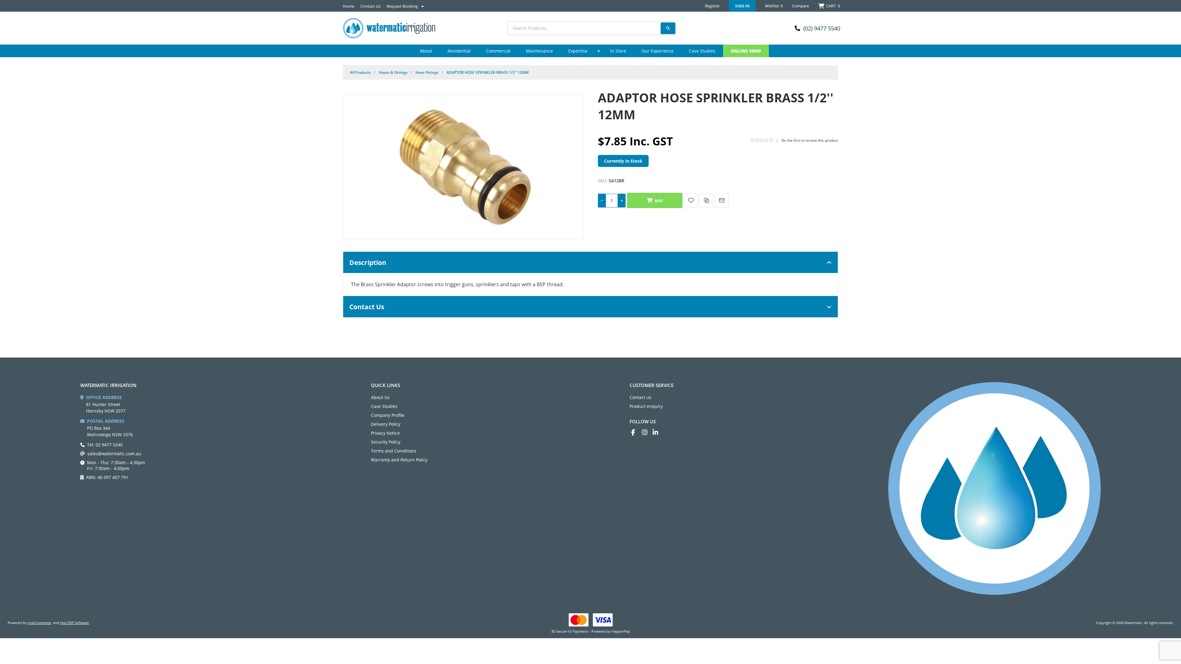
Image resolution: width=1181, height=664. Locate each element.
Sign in (742, 6)
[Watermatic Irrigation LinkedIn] (658, 432)
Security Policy (385, 442)
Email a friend (722, 201)
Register (712, 6)
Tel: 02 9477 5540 (105, 445)
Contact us (640, 397)
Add (658, 201)
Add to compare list (706, 201)
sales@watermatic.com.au (114, 453)
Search (668, 28)
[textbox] (591, 28)
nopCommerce (39, 622)
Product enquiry (646, 406)
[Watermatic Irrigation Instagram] (647, 432)
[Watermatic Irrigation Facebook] (636, 432)
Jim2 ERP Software (74, 622)
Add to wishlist (691, 201)
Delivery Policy (385, 424)
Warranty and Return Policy (399, 460)
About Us (380, 397)
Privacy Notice (385, 433)
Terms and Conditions (393, 451)
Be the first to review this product (809, 140)
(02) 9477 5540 (821, 28)
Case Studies (384, 406)
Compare (800, 6)
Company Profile (387, 415)
